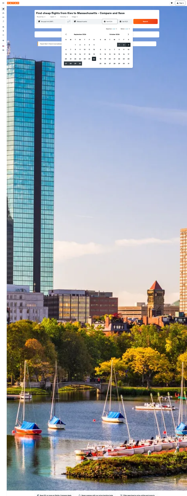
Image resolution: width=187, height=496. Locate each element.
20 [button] (66, 59)
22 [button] (75, 59)
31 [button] (128, 63)
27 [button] (66, 63)
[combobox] (41, 17)
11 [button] (89, 49)
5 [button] (105, 49)
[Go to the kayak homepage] (13, 3)
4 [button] (89, 45)
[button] (3, 3)
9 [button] (123, 49)
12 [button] (94, 49)
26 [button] (94, 59)
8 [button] (75, 49)
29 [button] (75, 63)
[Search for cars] (3, 17)
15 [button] (75, 54)
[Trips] (3, 41)
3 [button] (84, 45)
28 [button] (70, 63)
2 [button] (123, 45)
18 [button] (89, 54)
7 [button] (70, 49)
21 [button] (70, 59)
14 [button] (70, 54)
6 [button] (109, 49)
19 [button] (94, 54)
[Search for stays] (3, 13)
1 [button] (75, 45)
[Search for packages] (3, 21)
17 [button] (84, 54)
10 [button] (85, 49)
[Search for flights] (3, 9)
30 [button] (80, 63)
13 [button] (66, 54)
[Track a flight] (3, 35)
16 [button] (80, 54)
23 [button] (80, 59)
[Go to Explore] (3, 31)
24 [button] (85, 59)
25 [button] (89, 59)
